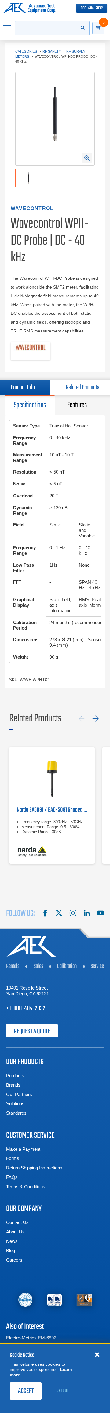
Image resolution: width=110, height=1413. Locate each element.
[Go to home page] (29, 8)
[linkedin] (86, 914)
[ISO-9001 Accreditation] (84, 1300)
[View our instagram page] (73, 914)
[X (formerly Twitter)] (59, 914)
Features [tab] (77, 405)
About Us (15, 1231)
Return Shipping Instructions (34, 1167)
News (12, 1241)
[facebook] (45, 914)
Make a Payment (23, 1149)
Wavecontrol (32, 208)
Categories (26, 51)
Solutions (15, 1103)
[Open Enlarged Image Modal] (87, 158)
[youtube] (100, 914)
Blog (10, 1250)
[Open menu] (7, 28)
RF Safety (51, 51)
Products (15, 1075)
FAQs (12, 1177)
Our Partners (19, 1094)
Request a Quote (32, 1031)
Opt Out (62, 1390)
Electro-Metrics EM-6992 (31, 1337)
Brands (13, 1085)
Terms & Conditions (25, 1186)
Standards (16, 1113)
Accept (26, 1391)
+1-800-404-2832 (25, 1008)
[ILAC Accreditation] (25, 1299)
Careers (14, 1259)
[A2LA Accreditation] (54, 1300)
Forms (12, 1158)
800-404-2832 (92, 8)
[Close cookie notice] (97, 1354)
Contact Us (17, 1222)
